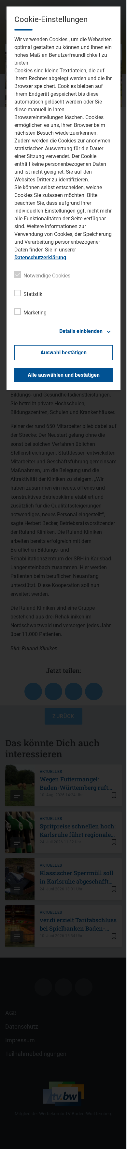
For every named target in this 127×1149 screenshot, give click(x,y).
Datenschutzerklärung (40, 257)
